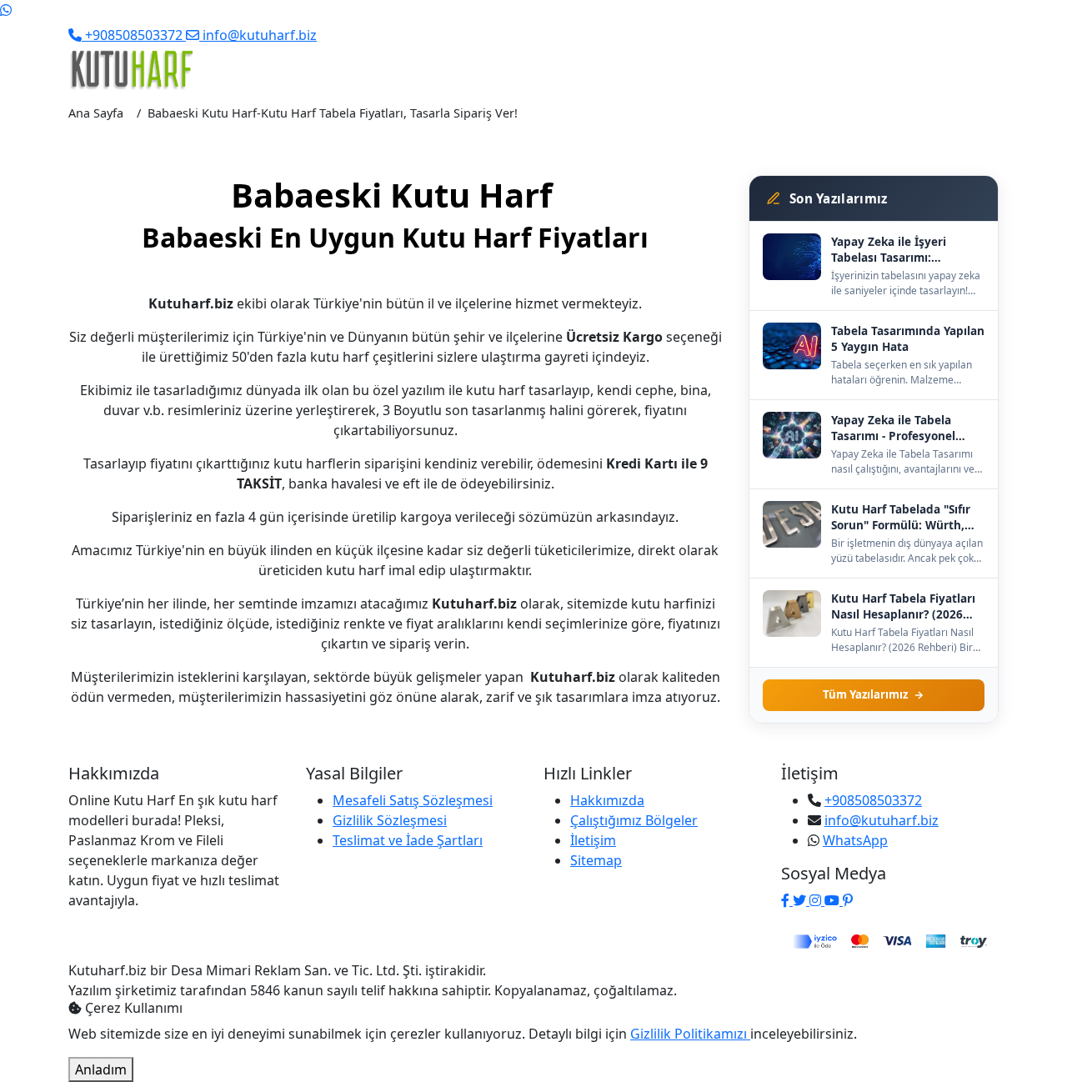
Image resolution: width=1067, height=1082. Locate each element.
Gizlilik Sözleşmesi (390, 820)
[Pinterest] (848, 900)
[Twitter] (801, 900)
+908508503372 (873, 800)
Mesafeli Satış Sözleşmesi (413, 800)
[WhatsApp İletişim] (6, 10)
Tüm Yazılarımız (865, 694)
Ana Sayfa (95, 113)
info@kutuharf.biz (881, 820)
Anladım (101, 1069)
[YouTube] (833, 900)
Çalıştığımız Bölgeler (634, 820)
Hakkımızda (607, 800)
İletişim (593, 840)
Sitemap (596, 860)
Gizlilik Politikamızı (690, 1033)
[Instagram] (816, 900)
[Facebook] (787, 900)
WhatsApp (855, 840)
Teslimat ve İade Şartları (408, 840)
